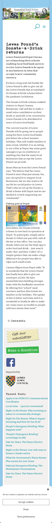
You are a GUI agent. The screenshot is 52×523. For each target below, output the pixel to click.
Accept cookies (26, 502)
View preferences (26, 516)
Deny (26, 509)
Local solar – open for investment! (24, 406)
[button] (48, 489)
